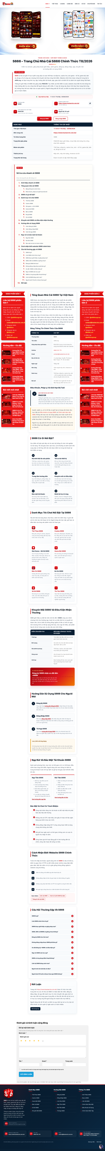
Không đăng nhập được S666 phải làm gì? (44, 942)
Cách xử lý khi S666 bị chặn (57, 895)
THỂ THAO (55, 3)
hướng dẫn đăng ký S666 (52, 706)
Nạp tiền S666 (30, 238)
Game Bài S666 (60, 551)
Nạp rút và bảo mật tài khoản (31, 235)
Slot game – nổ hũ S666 (32, 206)
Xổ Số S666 (36, 591)
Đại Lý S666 (85, 1098)
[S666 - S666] (10, 4)
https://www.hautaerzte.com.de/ (69, 103)
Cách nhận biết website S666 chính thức (36, 246)
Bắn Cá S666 (36, 571)
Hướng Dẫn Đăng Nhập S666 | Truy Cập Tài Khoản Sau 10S (18, 379)
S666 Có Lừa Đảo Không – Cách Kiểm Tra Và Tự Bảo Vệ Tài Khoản (17, 404)
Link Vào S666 (61, 1101)
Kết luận (24, 283)
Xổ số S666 (29, 217)
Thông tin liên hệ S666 (38, 899)
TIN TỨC (99, 3)
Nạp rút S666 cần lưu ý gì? (33, 271)
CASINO (62, 3)
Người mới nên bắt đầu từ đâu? (41, 969)
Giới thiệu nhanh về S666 (30, 183)
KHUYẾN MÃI (91, 3)
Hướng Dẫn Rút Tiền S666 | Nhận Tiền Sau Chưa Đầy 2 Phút (18, 361)
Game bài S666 (30, 209)
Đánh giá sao (24, 1037)
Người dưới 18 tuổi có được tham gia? (36, 280)
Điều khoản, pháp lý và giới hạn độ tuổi (36, 191)
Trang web (69, 1061)
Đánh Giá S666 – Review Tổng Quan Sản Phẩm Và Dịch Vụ (18, 421)
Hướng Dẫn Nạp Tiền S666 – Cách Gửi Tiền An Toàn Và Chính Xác (17, 370)
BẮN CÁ (77, 3)
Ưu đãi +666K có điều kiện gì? (34, 269)
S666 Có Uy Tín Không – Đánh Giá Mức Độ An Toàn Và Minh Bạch (17, 413)
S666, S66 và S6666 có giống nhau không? (45, 932)
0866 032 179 (57, 350)
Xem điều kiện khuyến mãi (66, 676)
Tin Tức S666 (59, 591)
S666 (46, 3)
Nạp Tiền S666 (61, 1104)
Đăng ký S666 (44, 118)
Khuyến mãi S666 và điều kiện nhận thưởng (37, 220)
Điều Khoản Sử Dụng (88, 1107)
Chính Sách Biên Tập (88, 1110)
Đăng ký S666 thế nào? (32, 263)
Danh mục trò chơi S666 (30, 198)
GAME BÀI (70, 3)
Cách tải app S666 (31, 232)
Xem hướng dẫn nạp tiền (39, 799)
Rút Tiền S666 (61, 1107)
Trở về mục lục (35, 1008)
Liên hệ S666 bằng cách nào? (34, 277)
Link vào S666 (43, 895)
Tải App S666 (61, 1110)
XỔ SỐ (83, 3)
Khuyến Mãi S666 (37, 1110)
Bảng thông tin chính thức (33, 189)
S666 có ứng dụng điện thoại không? (36, 274)
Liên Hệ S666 (85, 1101)
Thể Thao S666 (37, 531)
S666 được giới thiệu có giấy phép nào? (37, 258)
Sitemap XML (91, 1141)
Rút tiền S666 (29, 240)
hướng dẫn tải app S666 (48, 731)
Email (44, 1061)
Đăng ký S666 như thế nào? (40, 937)
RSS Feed (99, 1141)
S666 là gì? (29, 252)
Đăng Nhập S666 (62, 1098)
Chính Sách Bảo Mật (87, 1104)
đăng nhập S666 (46, 718)
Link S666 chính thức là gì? (33, 255)
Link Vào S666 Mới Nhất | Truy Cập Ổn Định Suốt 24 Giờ (18, 396)
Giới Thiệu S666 (86, 1094)
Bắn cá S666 (29, 211)
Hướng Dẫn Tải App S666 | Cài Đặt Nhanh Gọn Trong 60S (18, 353)
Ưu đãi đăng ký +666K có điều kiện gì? (43, 947)
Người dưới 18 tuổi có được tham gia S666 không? (47, 974)
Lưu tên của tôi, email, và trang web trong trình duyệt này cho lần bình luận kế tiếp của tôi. (42, 1069)
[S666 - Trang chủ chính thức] (8, 1093)
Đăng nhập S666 (61, 118)
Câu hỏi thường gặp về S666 (31, 249)
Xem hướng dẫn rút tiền (61, 797)
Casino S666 (29, 203)
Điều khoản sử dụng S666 (48, 412)
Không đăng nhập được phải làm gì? (36, 266)
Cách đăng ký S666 (31, 226)
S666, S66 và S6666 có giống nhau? (36, 260)
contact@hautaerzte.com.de (16, 322)
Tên (21, 1061)
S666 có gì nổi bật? (28, 194)
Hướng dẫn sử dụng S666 (30, 223)
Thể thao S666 (30, 200)
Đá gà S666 (29, 214)
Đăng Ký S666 (61, 1094)
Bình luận (22, 1033)
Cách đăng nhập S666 (32, 229)
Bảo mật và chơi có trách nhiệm (34, 243)
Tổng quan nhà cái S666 (30, 186)
